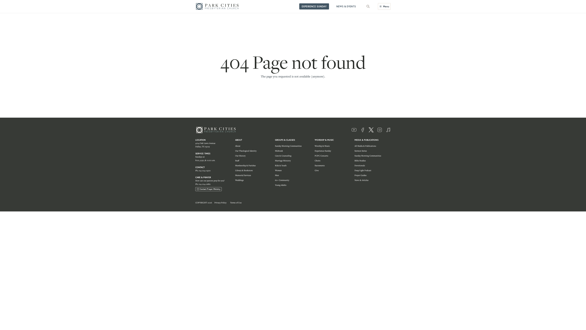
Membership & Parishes (245, 165)
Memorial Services (243, 175)
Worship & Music (322, 146)
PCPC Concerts (321, 155)
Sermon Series (360, 150)
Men (277, 175)
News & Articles (361, 180)
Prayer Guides (360, 175)
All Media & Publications (365, 146)
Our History (240, 155)
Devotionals (359, 165)
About (237, 146)
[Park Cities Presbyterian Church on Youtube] (354, 130)
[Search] (368, 6)
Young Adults (280, 185)
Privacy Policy (220, 202)
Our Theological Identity (246, 150)
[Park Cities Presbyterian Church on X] (371, 130)
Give (317, 170)
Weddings (239, 180)
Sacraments (320, 165)
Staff (237, 160)
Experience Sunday (323, 150)
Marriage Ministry (283, 160)
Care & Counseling (283, 155)
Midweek (279, 150)
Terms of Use (236, 202)
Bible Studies (360, 160)
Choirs (317, 160)
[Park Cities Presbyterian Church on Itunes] (388, 130)
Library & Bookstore (244, 170)
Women (278, 170)
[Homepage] (218, 6)
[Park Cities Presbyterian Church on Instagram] (379, 130)
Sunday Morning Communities (288, 146)
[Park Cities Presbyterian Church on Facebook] (362, 130)
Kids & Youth (280, 165)
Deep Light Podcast (362, 170)
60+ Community (282, 180)
